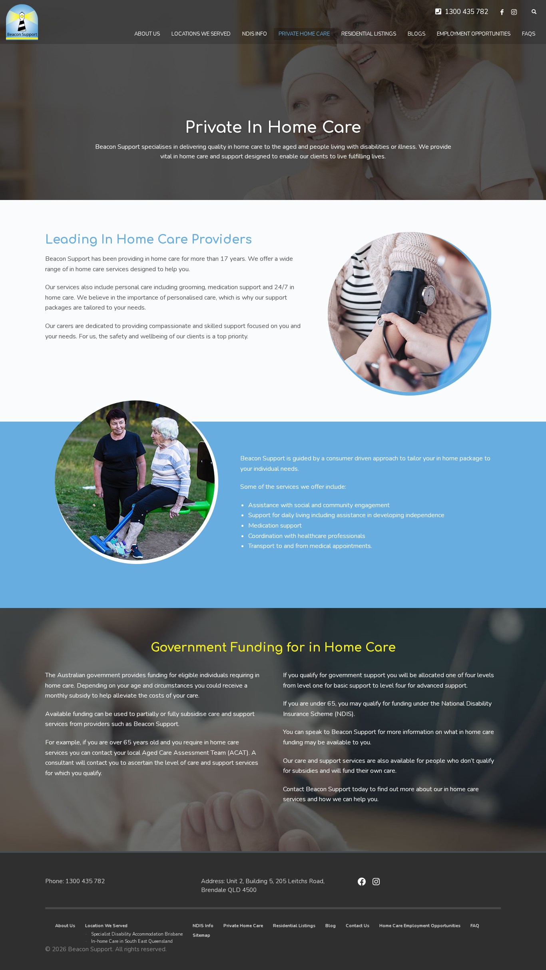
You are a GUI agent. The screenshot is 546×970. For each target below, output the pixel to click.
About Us (65, 926)
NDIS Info (203, 926)
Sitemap (201, 935)
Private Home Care (243, 926)
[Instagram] (514, 12)
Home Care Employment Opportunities (419, 926)
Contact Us (357, 926)
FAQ (474, 926)
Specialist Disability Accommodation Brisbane (137, 934)
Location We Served (106, 926)
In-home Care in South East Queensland (132, 941)
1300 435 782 (466, 11)
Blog (330, 926)
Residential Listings (294, 926)
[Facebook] (502, 12)
